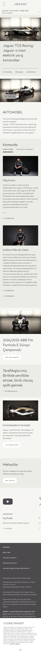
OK (20, 650)
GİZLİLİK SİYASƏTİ (10, 558)
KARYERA (6, 547)
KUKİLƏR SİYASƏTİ (10, 563)
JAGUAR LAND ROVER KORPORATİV (16, 568)
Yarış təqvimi (14, 357)
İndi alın (12, 480)
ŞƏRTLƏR (6, 552)
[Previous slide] (6, 96)
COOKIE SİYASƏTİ (15, 643)
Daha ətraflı (13, 444)
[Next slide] (13, 96)
